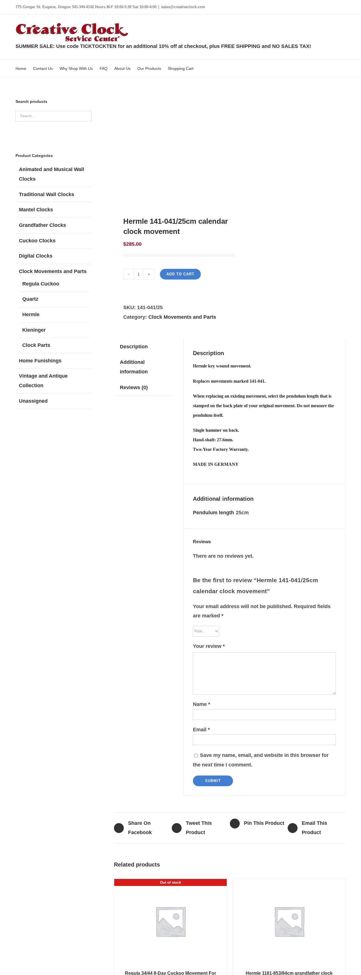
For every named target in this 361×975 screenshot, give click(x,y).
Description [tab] (134, 346)
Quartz (30, 299)
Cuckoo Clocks (37, 240)
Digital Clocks (35, 256)
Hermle (30, 314)
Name (201, 704)
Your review (209, 646)
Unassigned (33, 401)
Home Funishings (40, 361)
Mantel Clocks (36, 209)
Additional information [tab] (134, 367)
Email (201, 729)
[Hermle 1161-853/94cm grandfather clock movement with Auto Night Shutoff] (289, 921)
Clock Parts (36, 345)
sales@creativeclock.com (183, 7)
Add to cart (180, 274)
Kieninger (34, 330)
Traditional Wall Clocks (46, 194)
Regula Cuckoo (40, 284)
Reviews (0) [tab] (134, 387)
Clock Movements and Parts (182, 317)
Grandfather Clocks (42, 225)
